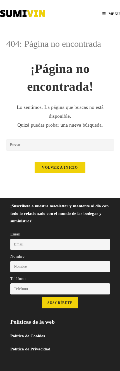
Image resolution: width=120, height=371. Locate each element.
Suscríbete (60, 303)
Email (15, 234)
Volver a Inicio (60, 167)
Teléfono (18, 278)
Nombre (17, 256)
